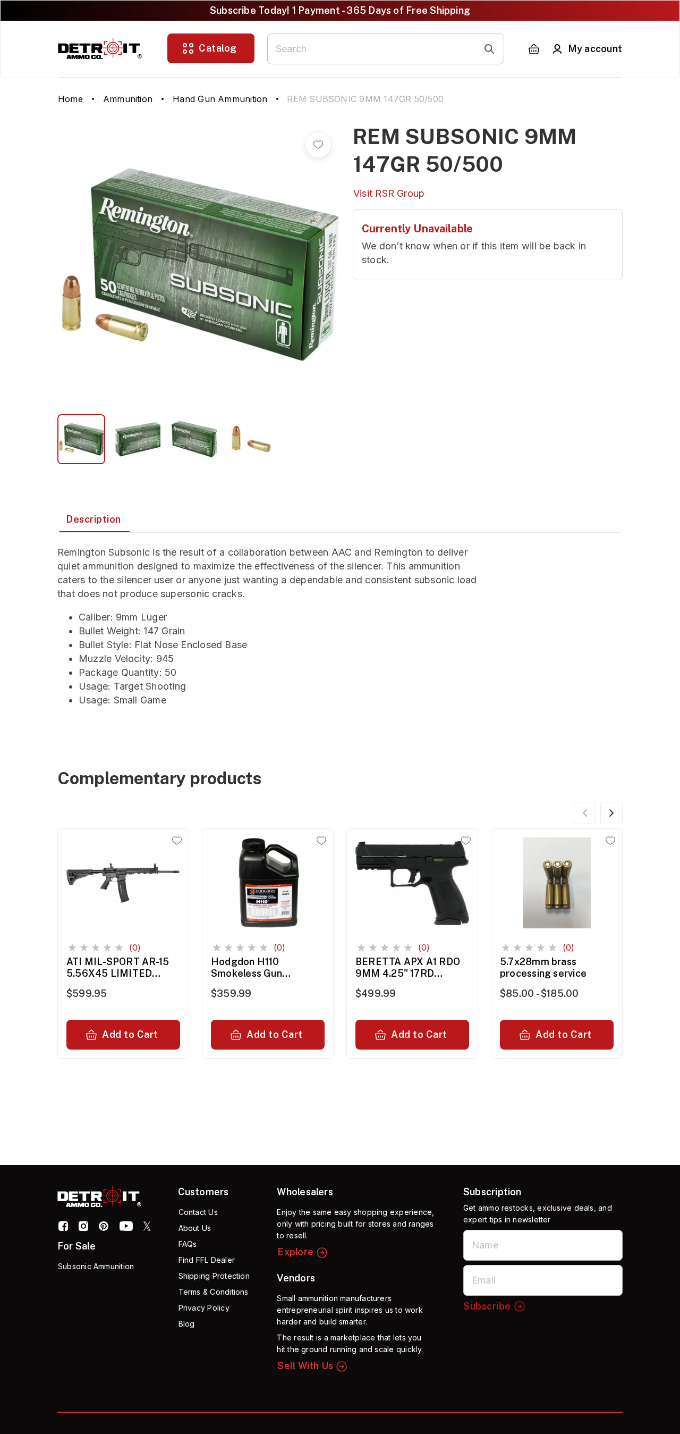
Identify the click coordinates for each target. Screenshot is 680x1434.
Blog (186, 1323)
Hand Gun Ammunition (220, 99)
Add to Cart (130, 1034)
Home (70, 99)
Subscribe (487, 1306)
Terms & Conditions (213, 1291)
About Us (194, 1227)
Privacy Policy (204, 1307)
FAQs (187, 1243)
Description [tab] (93, 519)
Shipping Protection (214, 1275)
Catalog (218, 48)
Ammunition (127, 99)
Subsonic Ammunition (96, 1266)
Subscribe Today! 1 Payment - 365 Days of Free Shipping (340, 10)
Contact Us (198, 1212)
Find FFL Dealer (206, 1259)
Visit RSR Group (388, 193)
